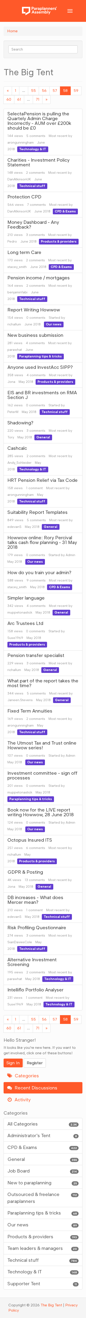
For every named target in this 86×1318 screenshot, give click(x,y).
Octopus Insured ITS (29, 840)
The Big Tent (51, 1305)
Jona (11, 382)
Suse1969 (15, 638)
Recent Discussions (35, 1088)
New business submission (35, 335)
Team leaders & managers (42, 1248)
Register (35, 1062)
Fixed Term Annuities (29, 711)
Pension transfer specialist (35, 655)
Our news (53, 324)
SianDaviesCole (19, 942)
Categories (26, 1076)
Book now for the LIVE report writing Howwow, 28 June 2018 (40, 812)
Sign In (13, 1062)
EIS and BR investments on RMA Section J (42, 395)
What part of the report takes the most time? (42, 683)
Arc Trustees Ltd (25, 623)
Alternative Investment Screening (32, 962)
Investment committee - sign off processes (42, 775)
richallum (14, 324)
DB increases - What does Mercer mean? (35, 900)
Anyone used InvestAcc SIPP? (40, 367)
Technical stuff (32, 186)
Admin (70, 555)
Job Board (42, 1171)
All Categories (42, 1124)
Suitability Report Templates (37, 512)
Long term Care (24, 252)
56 (44, 90)
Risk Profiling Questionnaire (36, 927)
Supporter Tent (42, 1283)
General (43, 437)
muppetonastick (19, 612)
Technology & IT (32, 149)
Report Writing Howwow (33, 310)
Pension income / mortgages (38, 278)
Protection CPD (24, 197)
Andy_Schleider (19, 463)
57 (55, 90)
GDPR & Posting (25, 872)
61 (19, 99)
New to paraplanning (42, 1183)
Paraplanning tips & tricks (40, 356)
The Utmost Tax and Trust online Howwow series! (41, 745)
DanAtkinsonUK (19, 179)
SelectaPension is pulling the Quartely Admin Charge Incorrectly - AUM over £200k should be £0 (39, 121)
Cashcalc (17, 448)
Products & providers (58, 241)
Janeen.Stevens (20, 700)
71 (37, 99)
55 (33, 90)
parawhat (14, 350)
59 (76, 90)
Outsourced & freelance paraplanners (42, 1197)
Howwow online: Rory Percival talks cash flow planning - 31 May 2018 (42, 542)
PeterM (12, 412)
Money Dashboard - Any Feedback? (33, 224)
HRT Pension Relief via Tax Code (42, 480)
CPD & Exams (65, 211)
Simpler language (26, 598)
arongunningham (20, 143)
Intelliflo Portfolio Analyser (35, 990)
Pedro (12, 241)
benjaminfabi (17, 292)
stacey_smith (17, 267)
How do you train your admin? (39, 572)
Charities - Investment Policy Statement (38, 162)
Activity (22, 1099)
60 (8, 99)
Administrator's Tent (42, 1135)
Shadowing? (20, 423)
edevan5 (14, 527)
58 (65, 90)
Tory (10, 437)
